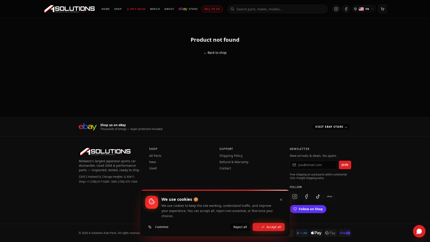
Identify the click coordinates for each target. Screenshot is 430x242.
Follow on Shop (311, 209)
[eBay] (330, 196)
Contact (225, 168)
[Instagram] (336, 9)
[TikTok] (318, 196)
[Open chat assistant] (419, 231)
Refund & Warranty (233, 162)
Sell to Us (212, 9)
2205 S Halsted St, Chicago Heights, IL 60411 (107, 177)
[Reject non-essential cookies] (281, 199)
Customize (161, 227)
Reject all (240, 227)
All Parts (155, 155)
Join (345, 165)
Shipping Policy (231, 155)
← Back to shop (215, 52)
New (152, 162)
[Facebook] (346, 9)
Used (153, 168)
